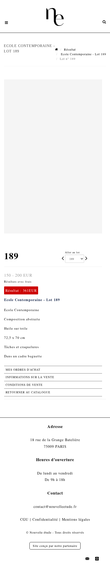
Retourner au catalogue (28, 392)
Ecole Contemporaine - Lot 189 (83, 54)
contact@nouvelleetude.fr (55, 506)
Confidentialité (45, 519)
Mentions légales (76, 519)
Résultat (70, 49)
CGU (24, 519)
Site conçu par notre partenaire (55, 546)
